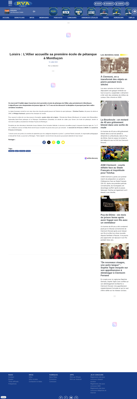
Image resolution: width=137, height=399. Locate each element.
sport (16, 140)
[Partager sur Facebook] (59, 133)
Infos (32, 17)
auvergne (11, 140)
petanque (22, 140)
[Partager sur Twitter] (64, 133)
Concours (72, 17)
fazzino (28, 140)
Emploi (131, 17)
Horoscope (119, 17)
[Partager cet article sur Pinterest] (68, 133)
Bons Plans (20, 17)
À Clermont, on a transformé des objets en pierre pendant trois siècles (21, 278)
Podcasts (58, 17)
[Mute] (34, 11)
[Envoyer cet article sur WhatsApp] (73, 133)
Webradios (44, 17)
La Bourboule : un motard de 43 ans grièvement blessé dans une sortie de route (22, 321)
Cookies (3, 397)
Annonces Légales (90, 17)
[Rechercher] (127, 4)
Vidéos (106, 17)
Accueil (6, 17)
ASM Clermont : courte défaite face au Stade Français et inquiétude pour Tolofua (20, 367)
